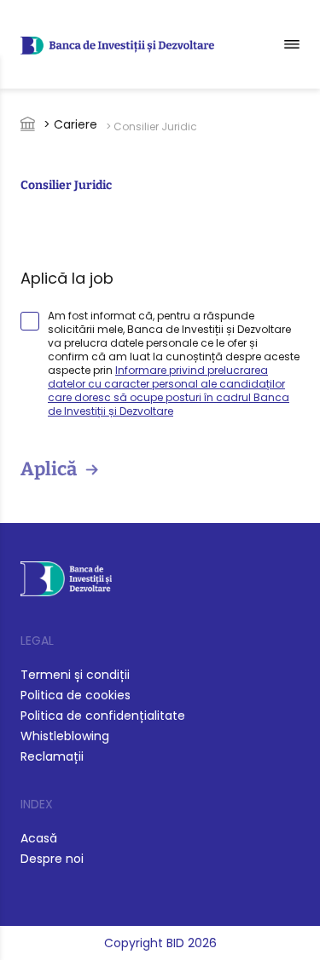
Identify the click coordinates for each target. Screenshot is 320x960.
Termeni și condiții (75, 674)
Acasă (38, 838)
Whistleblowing (64, 735)
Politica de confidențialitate (102, 715)
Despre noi (52, 858)
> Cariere (70, 124)
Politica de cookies (75, 695)
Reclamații (52, 756)
